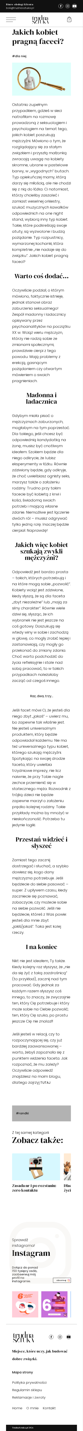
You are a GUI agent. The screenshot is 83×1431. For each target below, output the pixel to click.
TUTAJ (45, 1082)
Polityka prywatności (29, 1382)
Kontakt (49, 1408)
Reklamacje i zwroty (29, 1397)
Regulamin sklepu (27, 1390)
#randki (22, 1113)
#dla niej (19, 56)
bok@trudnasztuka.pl (20, 8)
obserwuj (61, 1280)
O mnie (32, 1408)
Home (17, 1408)
